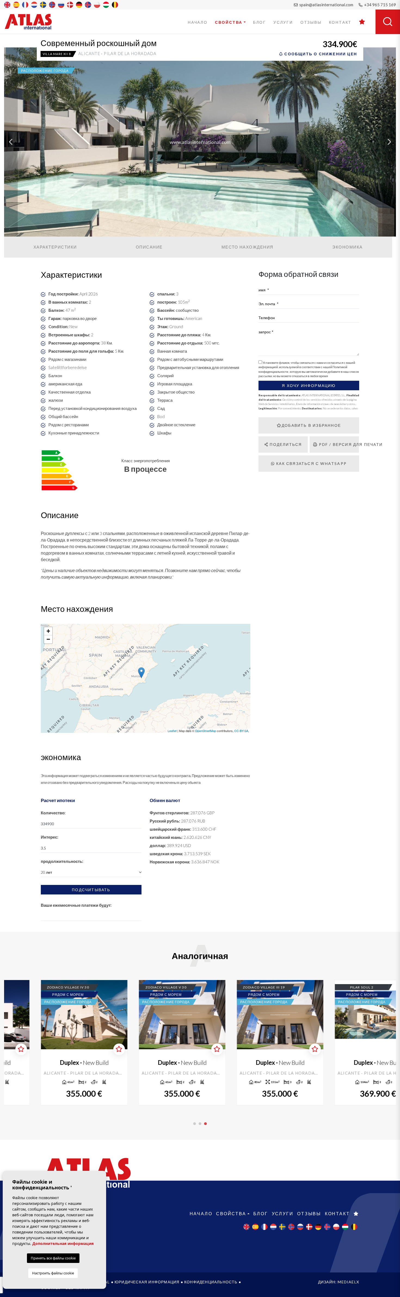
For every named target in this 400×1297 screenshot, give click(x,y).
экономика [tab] (347, 246)
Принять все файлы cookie (53, 1258)
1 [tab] (194, 1123)
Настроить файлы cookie (53, 1273)
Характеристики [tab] (55, 246)
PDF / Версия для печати (338, 444)
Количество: (53, 812)
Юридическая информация (147, 1282)
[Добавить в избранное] (88, 1049)
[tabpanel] (347, 1042)
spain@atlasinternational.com (326, 4)
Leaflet (172, 730)
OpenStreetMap (205, 730)
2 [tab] (200, 1123)
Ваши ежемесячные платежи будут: (76, 905)
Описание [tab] (149, 246)
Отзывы (311, 22)
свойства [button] (228, 22)
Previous (11, 142)
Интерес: (49, 837)
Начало (198, 22)
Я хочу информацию (309, 385)
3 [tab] (205, 1123)
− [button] (48, 639)
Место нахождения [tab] (247, 246)
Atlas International (32, 21)
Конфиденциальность (211, 1282)
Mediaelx (348, 1282)
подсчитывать (91, 889)
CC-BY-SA (241, 730)
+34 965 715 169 (379, 4)
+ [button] (48, 631)
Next (389, 142)
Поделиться (285, 444)
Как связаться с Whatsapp (311, 463)
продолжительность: (62, 861)
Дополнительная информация (63, 1243)
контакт (340, 22)
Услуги (283, 22)
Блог (259, 22)
